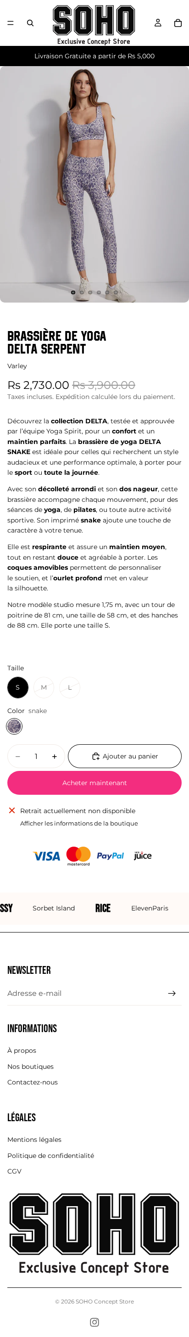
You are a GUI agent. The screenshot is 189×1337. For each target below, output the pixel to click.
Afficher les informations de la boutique (79, 823)
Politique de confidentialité (50, 1156)
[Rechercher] (30, 23)
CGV (14, 1171)
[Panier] (178, 23)
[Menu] (10, 23)
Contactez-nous (32, 1082)
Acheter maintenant (94, 783)
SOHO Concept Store (105, 1301)
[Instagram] (94, 1322)
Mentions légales (34, 1140)
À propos (21, 1050)
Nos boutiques (30, 1066)
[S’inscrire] (172, 993)
